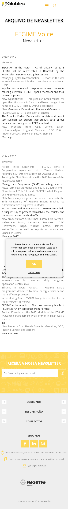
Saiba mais (34, 272)
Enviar (62, 373)
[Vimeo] (34, 443)
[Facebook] (25, 443)
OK (34, 263)
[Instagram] (43, 443)
